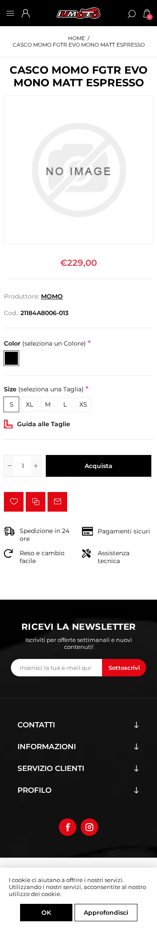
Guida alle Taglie (43, 424)
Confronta (35, 502)
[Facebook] (67, 827)
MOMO (52, 296)
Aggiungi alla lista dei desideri (14, 502)
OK (46, 912)
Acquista (99, 466)
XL (29, 404)
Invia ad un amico (57, 502)
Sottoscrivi (124, 667)
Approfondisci (106, 912)
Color (45, 343)
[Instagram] (89, 827)
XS (83, 404)
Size (44, 390)
